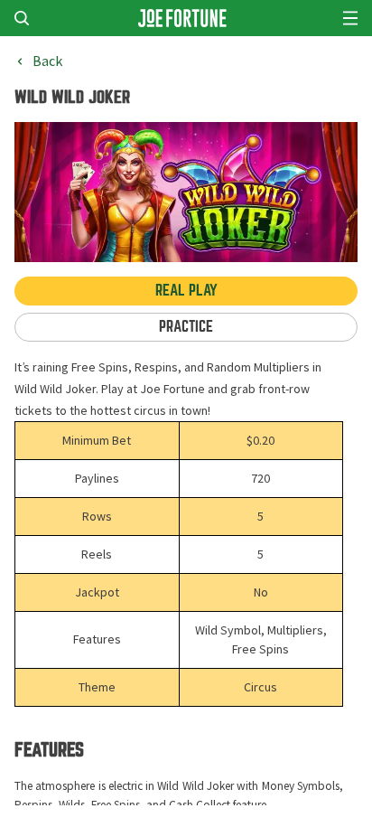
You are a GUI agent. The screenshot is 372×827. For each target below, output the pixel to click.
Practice (186, 326)
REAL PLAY (186, 290)
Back (47, 61)
